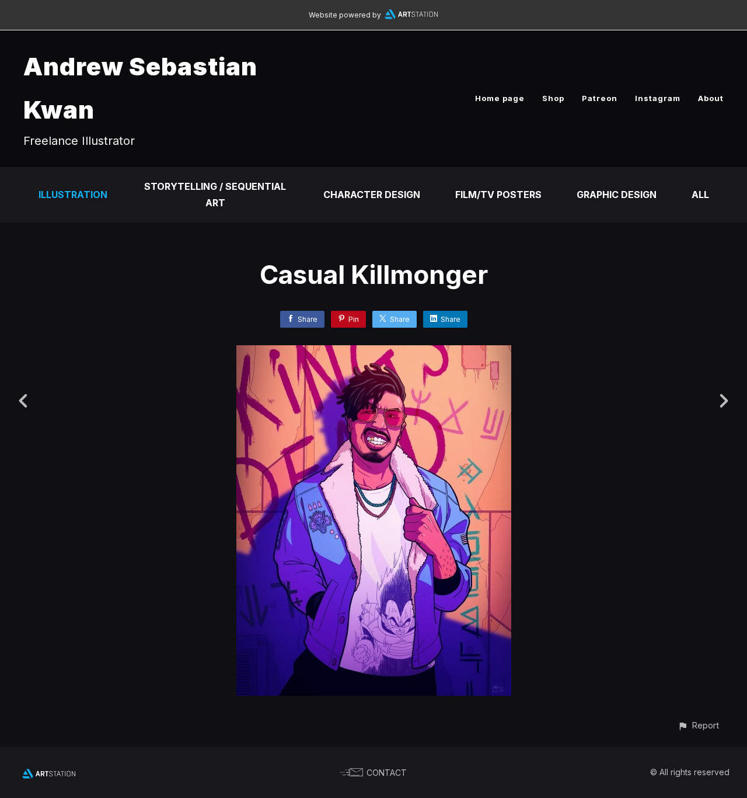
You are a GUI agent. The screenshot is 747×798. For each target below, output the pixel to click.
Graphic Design (617, 194)
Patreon (599, 98)
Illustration (73, 194)
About (711, 98)
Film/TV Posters (498, 194)
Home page (500, 98)
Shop (553, 98)
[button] (698, 725)
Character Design (371, 194)
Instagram (657, 98)
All (700, 194)
